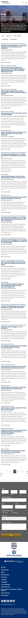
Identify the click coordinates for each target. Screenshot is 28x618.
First (3, 494)
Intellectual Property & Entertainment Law (19, 43)
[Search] (22, 2)
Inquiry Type (5, 515)
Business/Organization (6, 497)
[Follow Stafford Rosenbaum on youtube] (14, 601)
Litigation (6, 174)
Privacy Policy (4, 595)
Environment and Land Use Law (10, 65)
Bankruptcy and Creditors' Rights (11, 89)
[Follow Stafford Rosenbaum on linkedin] (11, 601)
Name (3, 489)
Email (3, 503)
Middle (12, 494)
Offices (3, 572)
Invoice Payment (5, 592)
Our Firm (3, 567)
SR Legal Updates (5, 39)
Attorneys (4, 579)
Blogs (3, 35)
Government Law (8, 130)
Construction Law (8, 260)
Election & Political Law (9, 428)
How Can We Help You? (7, 522)
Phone (16, 503)
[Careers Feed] (2, 601)
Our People (4, 577)
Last (20, 494)
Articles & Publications (17, 35)
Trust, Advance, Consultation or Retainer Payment (11, 590)
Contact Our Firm (5, 586)
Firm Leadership (5, 584)
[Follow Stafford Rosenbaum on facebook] (5, 601)
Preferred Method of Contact (8, 510)
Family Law (7, 449)
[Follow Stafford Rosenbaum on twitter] (8, 601)
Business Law (7, 43)
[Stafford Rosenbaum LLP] (6, 2)
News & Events (8, 35)
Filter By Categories (13, 39)
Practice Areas (5, 569)
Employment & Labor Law (9, 111)
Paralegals (4, 582)
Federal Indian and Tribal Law (10, 364)
